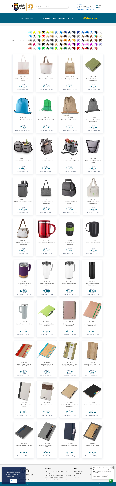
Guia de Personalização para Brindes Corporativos (58, 475)
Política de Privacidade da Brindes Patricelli (56, 480)
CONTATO (70, 18)
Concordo (13, 481)
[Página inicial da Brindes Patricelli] (27, 7)
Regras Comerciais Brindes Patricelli (54, 477)
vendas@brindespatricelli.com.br (85, 9)
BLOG (54, 18)
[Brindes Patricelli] (30, 470)
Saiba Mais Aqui (10, 476)
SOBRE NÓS (62, 18)
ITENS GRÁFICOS (78, 471)
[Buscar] (66, 6)
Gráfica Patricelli (37, 484)
